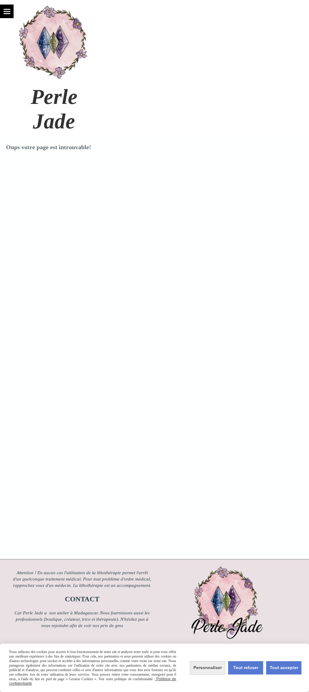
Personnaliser (207, 667)
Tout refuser (245, 667)
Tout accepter (284, 667)
